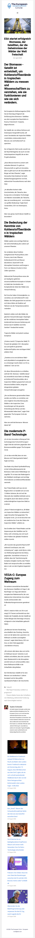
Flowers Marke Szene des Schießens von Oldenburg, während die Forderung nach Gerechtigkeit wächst (17, 697)
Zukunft (9, 687)
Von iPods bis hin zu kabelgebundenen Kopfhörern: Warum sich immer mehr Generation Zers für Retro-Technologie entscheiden (17, 844)
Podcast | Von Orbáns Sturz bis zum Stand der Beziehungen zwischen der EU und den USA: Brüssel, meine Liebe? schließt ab (17, 878)
